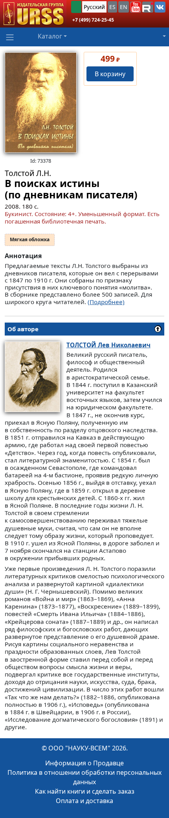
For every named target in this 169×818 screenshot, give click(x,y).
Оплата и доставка (84, 800)
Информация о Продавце (84, 763)
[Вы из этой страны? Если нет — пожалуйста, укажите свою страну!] (76, 7)
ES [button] (112, 7)
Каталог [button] (50, 36)
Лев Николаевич (108, 345)
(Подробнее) (106, 302)
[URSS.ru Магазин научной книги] (33, 14)
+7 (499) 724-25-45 (93, 20)
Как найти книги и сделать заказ (84, 791)
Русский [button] (94, 7)
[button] (135, 7)
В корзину (110, 74)
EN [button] (123, 7)
